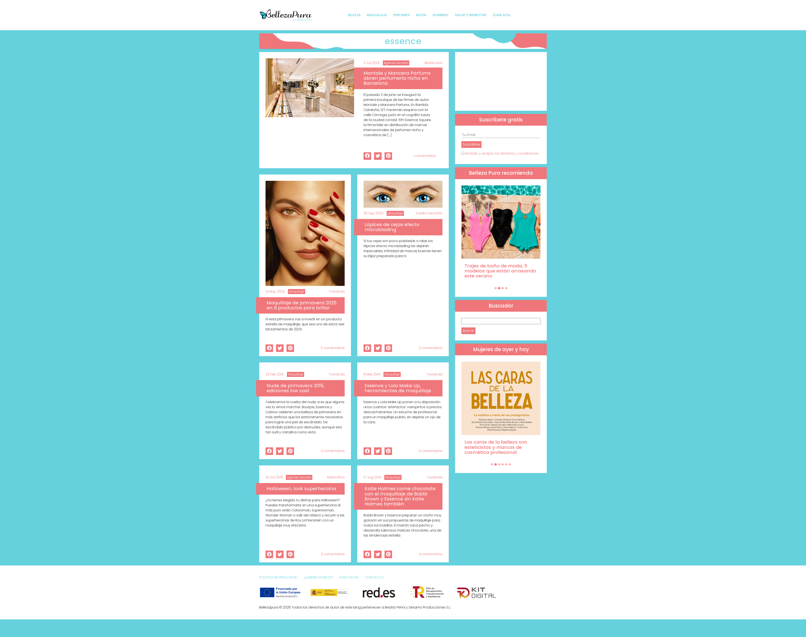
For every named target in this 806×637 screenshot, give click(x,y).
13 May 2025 (275, 291)
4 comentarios (333, 450)
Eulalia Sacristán (429, 213)
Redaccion (433, 62)
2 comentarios (430, 347)
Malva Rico (336, 477)
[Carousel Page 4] (506, 288)
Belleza (354, 15)
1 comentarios (424, 155)
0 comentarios (333, 347)
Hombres (441, 15)
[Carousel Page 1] (495, 288)
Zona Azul (502, 15)
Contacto (374, 577)
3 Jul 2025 (372, 62)
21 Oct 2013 (274, 477)
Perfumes (401, 15)
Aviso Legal (349, 577)
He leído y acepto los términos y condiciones (502, 153)
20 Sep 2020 (373, 213)
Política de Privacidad (278, 577)
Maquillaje (377, 15)
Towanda (337, 291)
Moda (421, 15)
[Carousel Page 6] (510, 464)
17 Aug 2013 (372, 477)
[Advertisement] (501, 81)
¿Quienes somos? (318, 577)
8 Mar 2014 (372, 374)
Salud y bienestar (470, 15)
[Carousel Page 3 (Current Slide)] (502, 288)
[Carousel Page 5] (506, 464)
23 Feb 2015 (275, 374)
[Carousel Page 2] (499, 288)
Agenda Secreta (396, 63)
